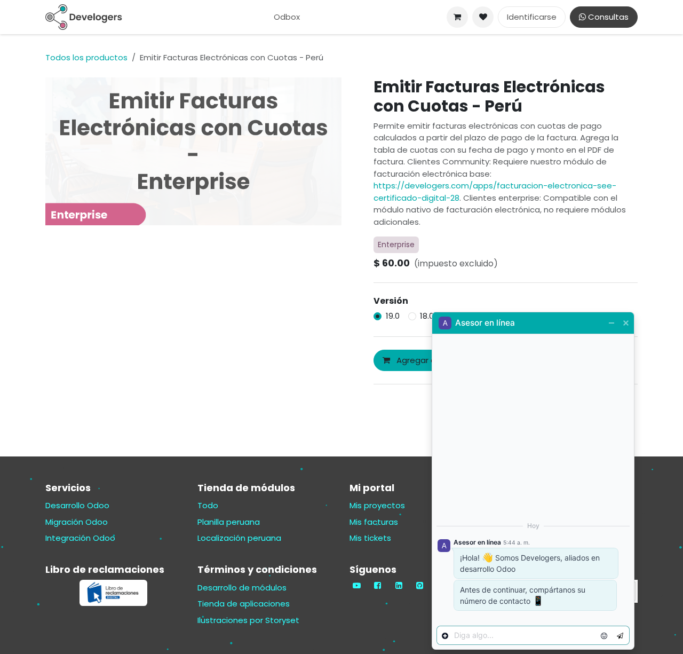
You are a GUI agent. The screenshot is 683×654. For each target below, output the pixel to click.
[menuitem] (286, 17)
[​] (483, 17)
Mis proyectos (377, 505)
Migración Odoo (76, 521)
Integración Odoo (80, 537)
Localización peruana (239, 537)
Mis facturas (374, 521)
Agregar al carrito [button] (430, 360)
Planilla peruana (228, 521)
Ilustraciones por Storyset (248, 620)
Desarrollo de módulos (242, 587)
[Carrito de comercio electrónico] (457, 17)
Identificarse (532, 16)
